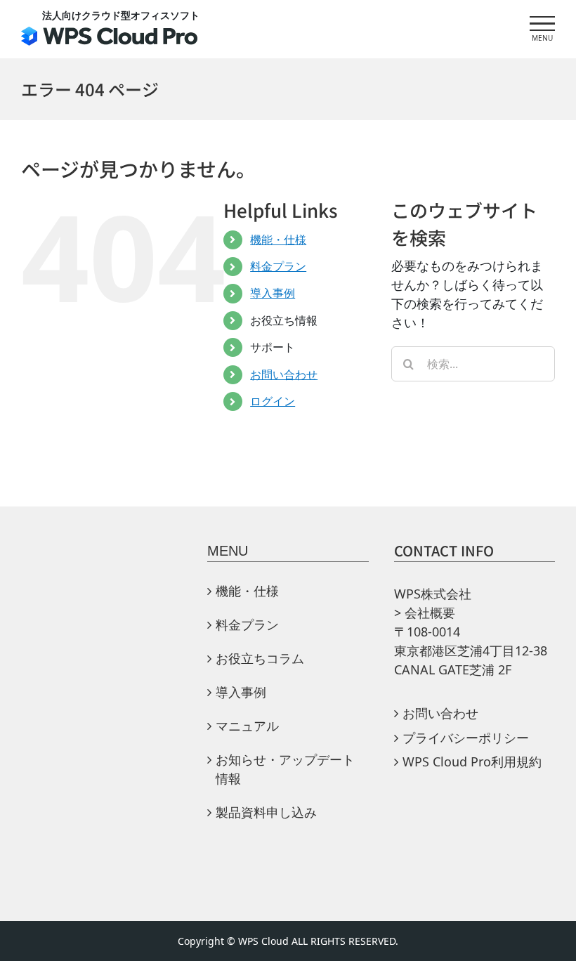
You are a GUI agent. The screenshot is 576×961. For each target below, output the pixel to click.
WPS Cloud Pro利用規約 (472, 761)
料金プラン (278, 266)
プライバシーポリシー (465, 737)
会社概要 (430, 612)
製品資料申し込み (266, 812)
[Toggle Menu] (542, 24)
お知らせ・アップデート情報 (285, 769)
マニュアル (254, 725)
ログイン (272, 401)
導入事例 (272, 293)
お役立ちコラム (260, 658)
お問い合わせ (284, 374)
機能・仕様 (278, 239)
